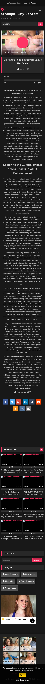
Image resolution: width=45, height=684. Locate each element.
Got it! (22, 675)
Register (34, 3)
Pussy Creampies (27, 581)
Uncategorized (10, 588)
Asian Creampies (11, 574)
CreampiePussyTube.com (15, 14)
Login (26, 3)
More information (22, 680)
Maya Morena (30, 574)
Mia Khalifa (9, 581)
